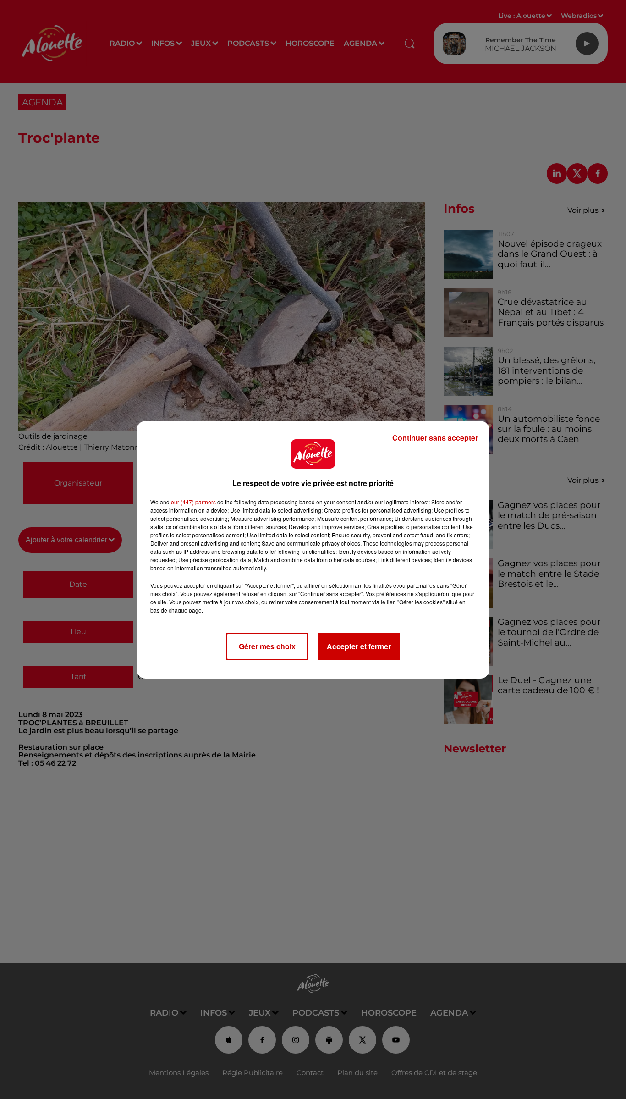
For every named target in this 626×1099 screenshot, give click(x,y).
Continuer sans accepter (435, 437)
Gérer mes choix (267, 646)
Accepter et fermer (359, 646)
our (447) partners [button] (193, 502)
